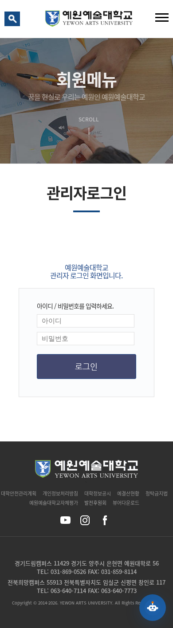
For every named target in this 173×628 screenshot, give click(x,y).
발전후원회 (95, 503)
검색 (13, 21)
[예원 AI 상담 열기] (152, 607)
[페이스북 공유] (104, 520)
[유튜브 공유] (65, 520)
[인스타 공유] (85, 520)
